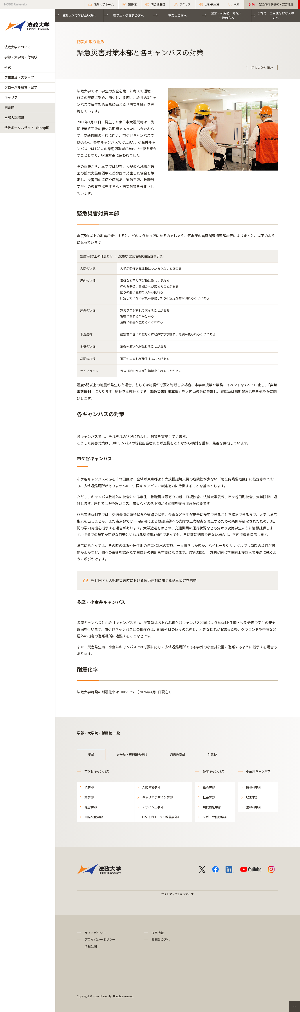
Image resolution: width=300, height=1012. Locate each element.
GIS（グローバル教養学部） (161, 817)
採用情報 (158, 933)
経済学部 (209, 787)
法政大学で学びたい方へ (79, 15)
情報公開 (91, 946)
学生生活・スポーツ (19, 77)
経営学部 (91, 807)
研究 (7, 67)
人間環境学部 (151, 787)
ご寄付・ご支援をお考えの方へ (275, 15)
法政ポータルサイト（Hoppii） (27, 127)
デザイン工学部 (153, 807)
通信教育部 (177, 754)
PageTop (294, 1006)
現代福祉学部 (212, 807)
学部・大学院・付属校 (20, 57)
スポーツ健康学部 (215, 817)
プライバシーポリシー (100, 939)
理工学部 (252, 797)
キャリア (11, 97)
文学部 (89, 797)
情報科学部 (253, 787)
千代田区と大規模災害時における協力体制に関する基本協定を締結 (144, 580)
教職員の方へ (161, 939)
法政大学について (17, 47)
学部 (91, 754)
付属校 (212, 754)
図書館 (9, 107)
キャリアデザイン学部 (157, 797)
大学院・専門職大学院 (132, 754)
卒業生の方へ (177, 15)
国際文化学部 (94, 817)
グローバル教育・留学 (20, 87)
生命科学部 (253, 807)
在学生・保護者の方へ (128, 15)
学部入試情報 (14, 117)
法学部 (89, 787)
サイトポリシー (95, 933)
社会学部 (209, 797)
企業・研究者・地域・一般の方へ (226, 15)
